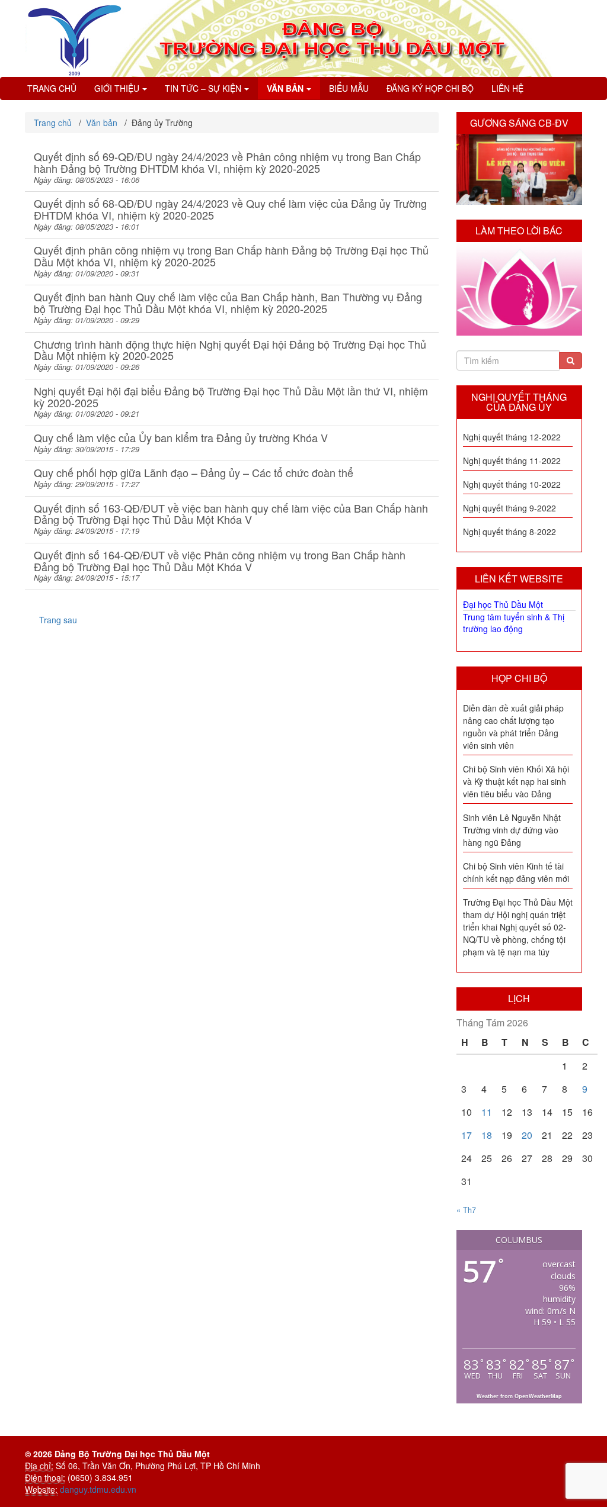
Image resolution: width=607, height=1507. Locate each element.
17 (466, 1135)
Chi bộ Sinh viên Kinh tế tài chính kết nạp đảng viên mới (516, 872)
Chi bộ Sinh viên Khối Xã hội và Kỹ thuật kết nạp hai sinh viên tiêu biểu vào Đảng (516, 781)
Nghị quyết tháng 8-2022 (509, 531)
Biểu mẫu (349, 88)
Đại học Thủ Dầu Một (503, 604)
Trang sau (58, 620)
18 (486, 1135)
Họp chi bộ (519, 678)
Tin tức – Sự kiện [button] (203, 88)
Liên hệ (507, 88)
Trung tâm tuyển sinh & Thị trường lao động (513, 623)
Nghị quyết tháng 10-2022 (512, 484)
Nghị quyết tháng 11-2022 (512, 460)
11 (486, 1112)
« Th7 (466, 1210)
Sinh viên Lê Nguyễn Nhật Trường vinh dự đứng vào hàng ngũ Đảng (512, 830)
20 (527, 1135)
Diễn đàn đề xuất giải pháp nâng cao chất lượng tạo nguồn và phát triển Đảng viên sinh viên (513, 726)
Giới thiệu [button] (116, 88)
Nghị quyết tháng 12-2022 (512, 437)
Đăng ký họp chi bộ (430, 88)
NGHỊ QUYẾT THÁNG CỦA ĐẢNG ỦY (519, 402)
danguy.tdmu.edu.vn (98, 1489)
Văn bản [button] (285, 88)
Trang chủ (51, 88)
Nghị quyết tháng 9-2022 (509, 508)
